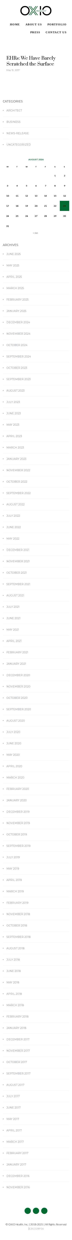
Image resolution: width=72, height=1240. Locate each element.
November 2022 (18, 470)
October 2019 (16, 834)
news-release (17, 133)
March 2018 (15, 1005)
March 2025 (15, 288)
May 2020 (13, 754)
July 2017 (13, 1096)
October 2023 (16, 368)
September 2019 (18, 846)
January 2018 (16, 1028)
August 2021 (15, 595)
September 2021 (18, 584)
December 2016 (17, 1176)
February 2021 (17, 652)
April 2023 (14, 436)
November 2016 (18, 1187)
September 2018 (18, 937)
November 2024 (18, 333)
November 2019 (18, 823)
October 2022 (16, 481)
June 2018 (13, 971)
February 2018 (17, 1016)
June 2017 (13, 1107)
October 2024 (16, 345)
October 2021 (16, 572)
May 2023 (12, 424)
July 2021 (13, 607)
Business (13, 122)
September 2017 (18, 1073)
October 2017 (16, 1062)
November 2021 (18, 561)
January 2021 (16, 663)
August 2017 (15, 1085)
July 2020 (13, 732)
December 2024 (18, 322)
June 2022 (13, 527)
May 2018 (12, 982)
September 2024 (18, 356)
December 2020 (18, 675)
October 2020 (17, 698)
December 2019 (18, 811)
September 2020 (18, 709)
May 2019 (12, 868)
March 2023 (15, 447)
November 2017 (18, 1050)
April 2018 (14, 993)
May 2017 (12, 1119)
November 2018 (18, 914)
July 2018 (13, 959)
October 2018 (16, 925)
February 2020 (17, 789)
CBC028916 (36, 1228)
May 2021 (12, 629)
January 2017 (16, 1164)
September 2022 (18, 493)
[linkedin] (44, 1211)
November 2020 (18, 686)
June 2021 (13, 618)
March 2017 (15, 1141)
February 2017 (17, 1153)
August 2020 (15, 720)
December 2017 (18, 1039)
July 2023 (13, 402)
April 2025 (14, 276)
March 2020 (15, 777)
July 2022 (13, 515)
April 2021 (14, 641)
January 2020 (16, 800)
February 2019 (17, 902)
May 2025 (12, 265)
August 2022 (15, 504)
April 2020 (14, 766)
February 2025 (17, 299)
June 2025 (13, 254)
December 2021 (17, 550)
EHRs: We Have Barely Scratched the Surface (31, 61)
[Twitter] (36, 1211)
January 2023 (16, 459)
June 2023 (13, 413)
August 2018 (15, 948)
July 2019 (13, 857)
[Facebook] (28, 1211)
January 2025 (16, 311)
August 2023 (15, 390)
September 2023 (18, 379)
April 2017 (14, 1130)
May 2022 (12, 538)
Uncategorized (18, 144)
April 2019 (14, 880)
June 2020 (13, 743)
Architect (14, 110)
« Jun (35, 232)
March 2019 (15, 891)
